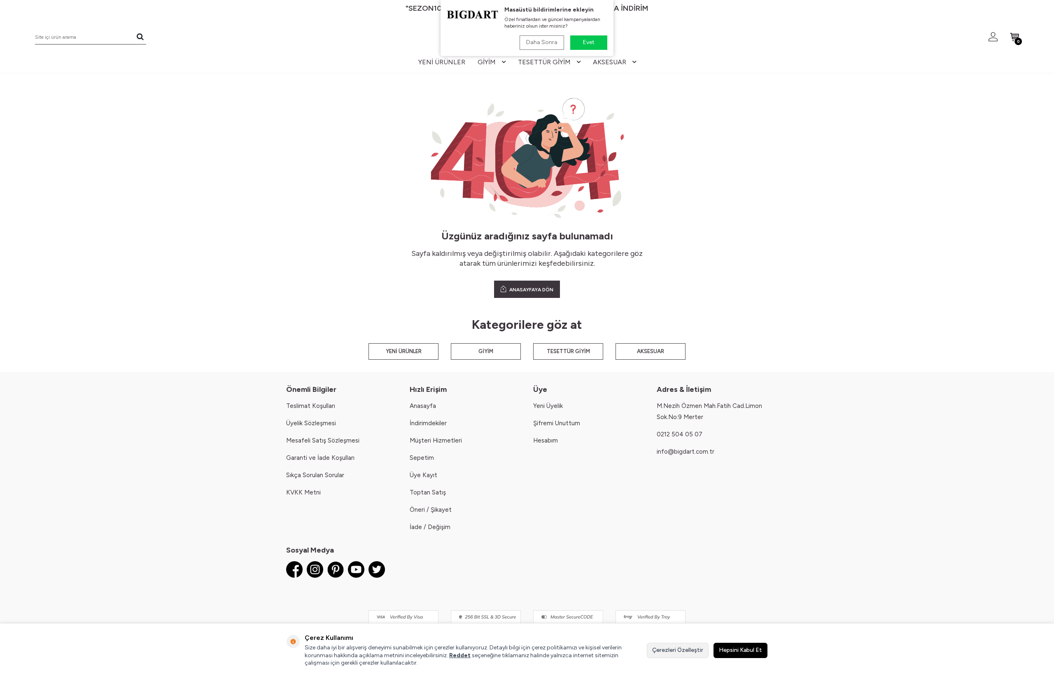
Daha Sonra (541, 42)
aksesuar (609, 62)
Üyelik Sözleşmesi (311, 423)
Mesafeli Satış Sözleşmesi (322, 440)
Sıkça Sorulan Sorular (315, 475)
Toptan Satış (428, 492)
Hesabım (545, 440)
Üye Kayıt (423, 475)
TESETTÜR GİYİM (568, 351)
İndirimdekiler (428, 423)
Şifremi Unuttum (556, 423)
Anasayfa (423, 406)
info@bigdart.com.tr (685, 451)
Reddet (460, 655)
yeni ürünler (441, 62)
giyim (487, 62)
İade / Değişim (430, 527)
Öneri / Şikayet (431, 509)
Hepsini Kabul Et (740, 650)
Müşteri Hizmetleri (436, 440)
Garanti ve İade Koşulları (320, 457)
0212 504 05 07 (679, 434)
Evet (589, 42)
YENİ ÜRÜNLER (404, 351)
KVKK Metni (303, 492)
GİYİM (485, 351)
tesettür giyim (544, 62)
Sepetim (422, 457)
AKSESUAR (650, 351)
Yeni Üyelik (548, 406)
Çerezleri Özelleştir (677, 650)
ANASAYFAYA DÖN (530, 290)
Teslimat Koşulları (310, 406)
